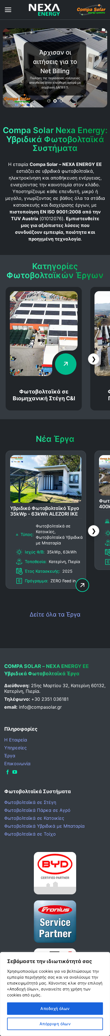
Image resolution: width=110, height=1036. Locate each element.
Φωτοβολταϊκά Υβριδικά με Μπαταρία (44, 826)
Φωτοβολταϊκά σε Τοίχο (30, 834)
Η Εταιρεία (15, 740)
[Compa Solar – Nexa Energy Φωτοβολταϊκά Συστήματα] (44, 9)
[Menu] (8, 9)
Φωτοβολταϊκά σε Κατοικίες (34, 818)
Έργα (9, 755)
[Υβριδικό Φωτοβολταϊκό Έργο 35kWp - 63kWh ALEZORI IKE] (46, 501)
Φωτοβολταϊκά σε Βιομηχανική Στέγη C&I (44, 395)
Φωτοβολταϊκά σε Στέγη (30, 802)
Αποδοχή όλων (54, 1008)
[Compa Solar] (91, 9)
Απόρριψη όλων (55, 1023)
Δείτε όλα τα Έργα (55, 614)
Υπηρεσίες (15, 747)
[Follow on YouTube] (14, 772)
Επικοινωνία (17, 763)
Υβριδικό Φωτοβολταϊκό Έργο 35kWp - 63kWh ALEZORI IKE (44, 511)
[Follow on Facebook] (7, 772)
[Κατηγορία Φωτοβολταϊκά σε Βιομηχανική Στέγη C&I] (44, 374)
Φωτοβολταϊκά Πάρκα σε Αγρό (37, 810)
